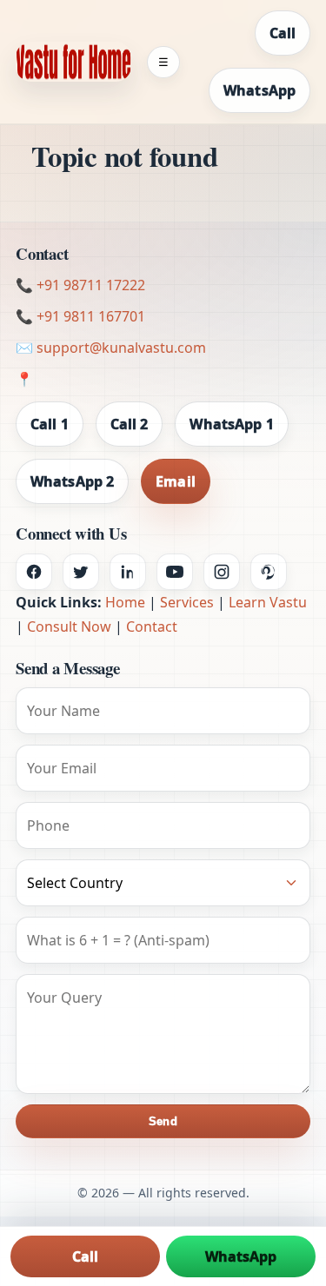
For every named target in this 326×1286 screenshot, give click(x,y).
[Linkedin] (128, 572)
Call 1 (49, 424)
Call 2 (129, 424)
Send (162, 1121)
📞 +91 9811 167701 (80, 316)
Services (187, 602)
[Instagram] (221, 572)
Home (125, 602)
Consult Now (69, 626)
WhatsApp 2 (72, 481)
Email (176, 481)
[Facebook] (34, 572)
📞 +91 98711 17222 (80, 285)
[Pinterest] (268, 572)
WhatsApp (259, 90)
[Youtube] (174, 572)
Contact (151, 626)
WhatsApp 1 (231, 424)
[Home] (73, 62)
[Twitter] (81, 572)
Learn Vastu (268, 602)
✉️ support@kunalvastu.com (111, 347)
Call (282, 33)
